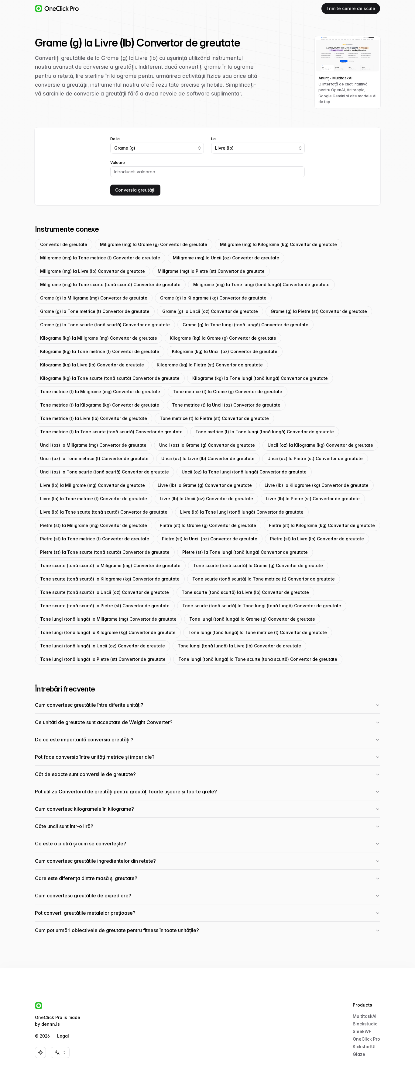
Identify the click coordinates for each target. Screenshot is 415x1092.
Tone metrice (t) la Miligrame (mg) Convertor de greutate (100, 391)
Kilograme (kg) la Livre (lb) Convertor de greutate (92, 364)
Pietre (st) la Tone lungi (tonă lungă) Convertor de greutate (245, 552)
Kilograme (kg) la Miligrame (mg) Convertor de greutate (98, 338)
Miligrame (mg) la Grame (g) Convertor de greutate (153, 244)
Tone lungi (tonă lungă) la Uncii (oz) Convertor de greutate (102, 645)
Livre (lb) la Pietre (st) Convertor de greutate (313, 498)
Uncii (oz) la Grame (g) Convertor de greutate (207, 445)
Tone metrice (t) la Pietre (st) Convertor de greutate (214, 418)
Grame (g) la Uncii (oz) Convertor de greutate (210, 311)
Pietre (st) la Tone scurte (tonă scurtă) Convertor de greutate (105, 552)
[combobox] (157, 148)
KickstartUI (364, 1046)
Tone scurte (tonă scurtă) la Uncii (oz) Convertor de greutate (104, 592)
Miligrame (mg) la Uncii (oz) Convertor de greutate (226, 257)
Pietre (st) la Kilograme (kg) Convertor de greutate (322, 525)
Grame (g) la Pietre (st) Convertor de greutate (319, 311)
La (213, 139)
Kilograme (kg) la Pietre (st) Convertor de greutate (210, 364)
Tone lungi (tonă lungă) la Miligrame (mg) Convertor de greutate (108, 619)
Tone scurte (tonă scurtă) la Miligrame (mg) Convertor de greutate (110, 565)
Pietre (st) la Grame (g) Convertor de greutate (208, 525)
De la (115, 139)
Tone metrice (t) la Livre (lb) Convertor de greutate (93, 418)
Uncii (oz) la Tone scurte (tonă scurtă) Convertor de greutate (104, 471)
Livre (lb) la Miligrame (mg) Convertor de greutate (92, 485)
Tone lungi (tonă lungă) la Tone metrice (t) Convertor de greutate (257, 632)
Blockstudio (365, 1023)
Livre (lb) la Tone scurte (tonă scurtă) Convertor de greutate (103, 512)
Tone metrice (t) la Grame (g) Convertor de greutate (227, 391)
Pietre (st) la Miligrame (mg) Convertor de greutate (93, 525)
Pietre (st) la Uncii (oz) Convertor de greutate (209, 538)
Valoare (117, 163)
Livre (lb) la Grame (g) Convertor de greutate (205, 485)
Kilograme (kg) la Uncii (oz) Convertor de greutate (224, 351)
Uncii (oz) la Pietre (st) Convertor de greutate (315, 458)
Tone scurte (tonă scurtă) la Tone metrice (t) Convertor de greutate (263, 578)
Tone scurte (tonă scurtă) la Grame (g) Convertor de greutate (258, 565)
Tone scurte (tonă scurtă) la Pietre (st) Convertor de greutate (105, 605)
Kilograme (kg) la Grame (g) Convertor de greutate (223, 338)
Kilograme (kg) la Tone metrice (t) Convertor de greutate (99, 351)
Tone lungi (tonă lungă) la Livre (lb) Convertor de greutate (239, 645)
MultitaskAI (364, 1016)
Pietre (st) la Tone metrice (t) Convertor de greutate (94, 538)
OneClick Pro (366, 1039)
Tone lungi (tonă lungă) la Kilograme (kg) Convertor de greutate (108, 632)
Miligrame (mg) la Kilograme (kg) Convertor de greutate (278, 244)
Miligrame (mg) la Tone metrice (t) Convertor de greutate (100, 257)
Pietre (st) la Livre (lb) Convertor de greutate (317, 538)
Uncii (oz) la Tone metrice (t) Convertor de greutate (94, 458)
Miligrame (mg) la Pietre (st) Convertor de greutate (211, 271)
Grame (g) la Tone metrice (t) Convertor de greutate (94, 311)
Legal (63, 1035)
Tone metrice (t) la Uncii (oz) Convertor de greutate (226, 404)
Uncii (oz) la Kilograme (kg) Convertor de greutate (320, 445)
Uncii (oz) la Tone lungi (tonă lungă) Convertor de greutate (244, 471)
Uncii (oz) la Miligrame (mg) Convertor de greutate (93, 445)
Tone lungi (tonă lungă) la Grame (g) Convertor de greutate (252, 619)
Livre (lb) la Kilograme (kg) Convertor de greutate (317, 485)
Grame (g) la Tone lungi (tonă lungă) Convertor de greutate (245, 324)
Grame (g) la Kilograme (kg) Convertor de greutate (213, 297)
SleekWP (362, 1031)
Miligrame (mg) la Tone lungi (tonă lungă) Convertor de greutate (261, 284)
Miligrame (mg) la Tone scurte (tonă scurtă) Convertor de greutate (110, 284)
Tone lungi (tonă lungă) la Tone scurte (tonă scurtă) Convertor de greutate (257, 659)
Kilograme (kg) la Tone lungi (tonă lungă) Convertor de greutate (260, 378)
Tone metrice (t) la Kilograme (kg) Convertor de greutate (99, 404)
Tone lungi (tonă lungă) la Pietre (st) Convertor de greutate (103, 659)
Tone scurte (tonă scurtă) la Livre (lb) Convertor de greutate (245, 592)
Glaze (359, 1054)
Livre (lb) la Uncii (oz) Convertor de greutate (206, 498)
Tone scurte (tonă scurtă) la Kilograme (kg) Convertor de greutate (110, 578)
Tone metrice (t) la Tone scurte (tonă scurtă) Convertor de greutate (111, 431)
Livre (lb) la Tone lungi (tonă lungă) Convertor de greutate (242, 512)
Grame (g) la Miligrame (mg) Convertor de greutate (93, 297)
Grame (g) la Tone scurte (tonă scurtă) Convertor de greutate (105, 324)
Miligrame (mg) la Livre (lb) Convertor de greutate (92, 271)
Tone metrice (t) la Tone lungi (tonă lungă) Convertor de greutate (264, 431)
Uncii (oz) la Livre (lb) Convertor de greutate (208, 458)
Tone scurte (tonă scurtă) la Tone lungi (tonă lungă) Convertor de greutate (261, 605)
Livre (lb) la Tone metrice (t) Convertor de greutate (93, 498)
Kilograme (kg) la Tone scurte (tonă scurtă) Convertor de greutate (110, 378)
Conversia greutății (135, 189)
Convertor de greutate (63, 244)
